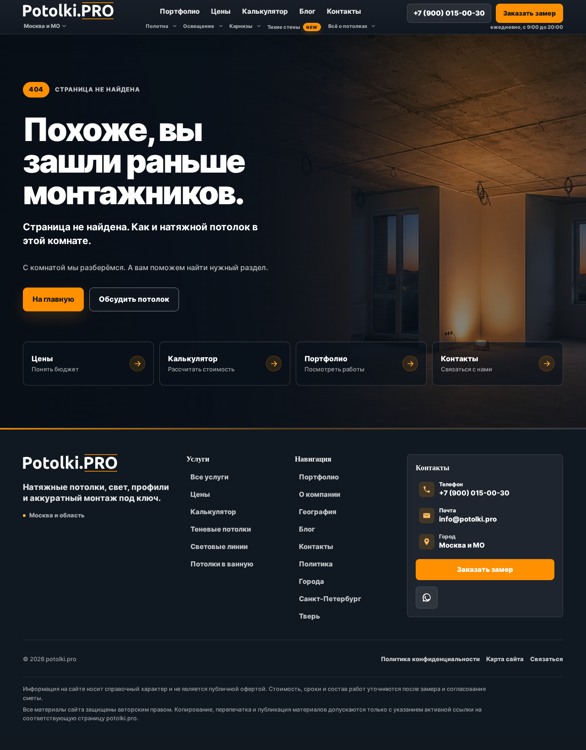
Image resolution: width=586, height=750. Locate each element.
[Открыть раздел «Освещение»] (220, 26)
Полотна (157, 26)
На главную (53, 299)
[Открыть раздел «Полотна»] (174, 26)
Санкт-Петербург (330, 598)
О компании (319, 494)
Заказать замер (529, 13)
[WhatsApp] (427, 598)
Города (311, 581)
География (317, 511)
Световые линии (219, 546)
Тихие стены (292, 27)
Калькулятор (265, 11)
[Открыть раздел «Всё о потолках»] (373, 26)
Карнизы (240, 26)
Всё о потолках (347, 26)
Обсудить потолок (134, 299)
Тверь (309, 616)
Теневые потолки (220, 529)
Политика (316, 564)
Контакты (344, 11)
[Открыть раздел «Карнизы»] (258, 26)
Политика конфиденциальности (430, 659)
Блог (307, 11)
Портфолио (180, 11)
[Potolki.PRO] (68, 10)
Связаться (546, 659)
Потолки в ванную (222, 564)
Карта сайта (505, 659)
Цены (221, 11)
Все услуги (209, 477)
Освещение (198, 26)
